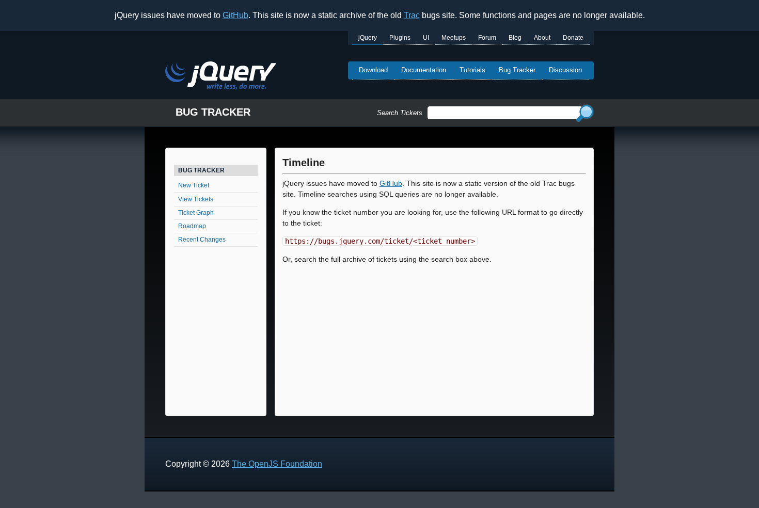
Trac (412, 15)
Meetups (453, 37)
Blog (515, 37)
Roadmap (192, 226)
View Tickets (195, 199)
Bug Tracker (517, 70)
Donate (573, 37)
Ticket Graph (196, 212)
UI (426, 37)
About (542, 37)
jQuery (367, 37)
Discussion (565, 70)
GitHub (235, 15)
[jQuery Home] (220, 77)
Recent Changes (202, 239)
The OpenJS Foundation (277, 463)
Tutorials (472, 70)
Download (373, 70)
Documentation (423, 70)
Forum (487, 37)
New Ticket (193, 185)
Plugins (399, 37)
